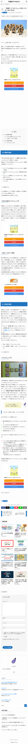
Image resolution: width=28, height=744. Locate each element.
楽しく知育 (5, 12)
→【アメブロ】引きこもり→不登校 (9, 694)
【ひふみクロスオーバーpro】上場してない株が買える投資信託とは (14, 726)
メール (4, 623)
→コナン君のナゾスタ (6, 699)
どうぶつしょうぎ (11, 142)
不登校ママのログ (14, 1)
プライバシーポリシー (14, 739)
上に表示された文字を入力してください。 (11, 639)
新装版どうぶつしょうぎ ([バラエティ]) (12, 79)
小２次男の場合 (8, 140)
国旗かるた (7, 330)
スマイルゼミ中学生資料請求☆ (8, 715)
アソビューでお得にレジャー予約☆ (9, 729)
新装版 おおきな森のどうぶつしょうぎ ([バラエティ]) (14, 235)
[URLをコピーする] (25, 508)
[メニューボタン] (1, 1)
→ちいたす (3, 688)
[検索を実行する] (25, 705)
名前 (4, 618)
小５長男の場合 (8, 134)
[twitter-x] (14, 672)
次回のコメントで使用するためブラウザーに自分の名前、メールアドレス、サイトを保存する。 (14, 633)
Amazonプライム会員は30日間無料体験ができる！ (13, 722)
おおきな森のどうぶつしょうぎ (14, 136)
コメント (5, 601)
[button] (3, 508)
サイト (4, 628)
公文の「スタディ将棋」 (12, 138)
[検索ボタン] (26, 1)
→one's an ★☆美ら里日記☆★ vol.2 (9, 682)
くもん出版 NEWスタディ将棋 (10, 284)
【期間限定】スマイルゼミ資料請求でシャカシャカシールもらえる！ (14, 718)
